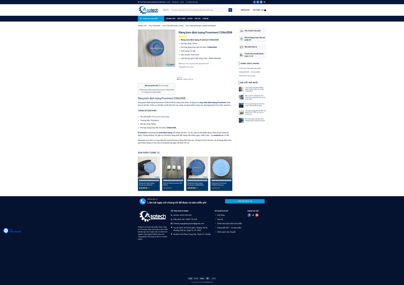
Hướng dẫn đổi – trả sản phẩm (249, 72)
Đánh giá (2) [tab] (188, 79)
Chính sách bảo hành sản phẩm (250, 68)
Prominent (190, 67)
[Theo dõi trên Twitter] (261, 2)
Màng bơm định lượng (160, 117)
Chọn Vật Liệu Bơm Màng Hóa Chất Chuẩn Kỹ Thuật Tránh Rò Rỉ (254, 89)
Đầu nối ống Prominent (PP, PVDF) (173, 184)
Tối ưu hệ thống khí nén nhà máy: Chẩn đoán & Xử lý (254, 105)
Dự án (189, 19)
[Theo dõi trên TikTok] (253, 215)
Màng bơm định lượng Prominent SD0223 (146, 184)
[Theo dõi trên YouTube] (257, 215)
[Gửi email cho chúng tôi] (264, 2)
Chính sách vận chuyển (247, 76)
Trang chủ (170, 19)
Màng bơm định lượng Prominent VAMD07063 (195, 184)
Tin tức (197, 19)
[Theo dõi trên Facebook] (254, 2)
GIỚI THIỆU (181, 19)
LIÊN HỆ (205, 19)
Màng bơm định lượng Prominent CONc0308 (156, 90)
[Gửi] (230, 10)
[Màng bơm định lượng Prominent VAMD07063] (197, 167)
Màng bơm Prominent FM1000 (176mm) (219, 184)
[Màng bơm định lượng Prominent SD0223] (149, 167)
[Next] (232, 174)
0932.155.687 (215, 58)
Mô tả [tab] (179, 79)
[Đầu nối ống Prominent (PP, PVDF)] (173, 167)
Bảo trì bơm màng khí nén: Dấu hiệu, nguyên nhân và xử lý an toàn (255, 97)
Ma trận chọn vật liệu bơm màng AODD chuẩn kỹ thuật (255, 120)
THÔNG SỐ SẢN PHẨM (151, 92)
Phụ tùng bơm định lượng (173, 26)
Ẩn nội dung (163, 85)
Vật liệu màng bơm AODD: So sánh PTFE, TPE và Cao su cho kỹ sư (255, 112)
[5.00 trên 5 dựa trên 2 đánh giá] (205, 36)
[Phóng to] (141, 64)
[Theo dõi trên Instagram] (257, 2)
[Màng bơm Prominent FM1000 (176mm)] (221, 167)
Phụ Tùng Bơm (154, 26)
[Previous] (138, 174)
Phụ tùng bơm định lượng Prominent (201, 26)
